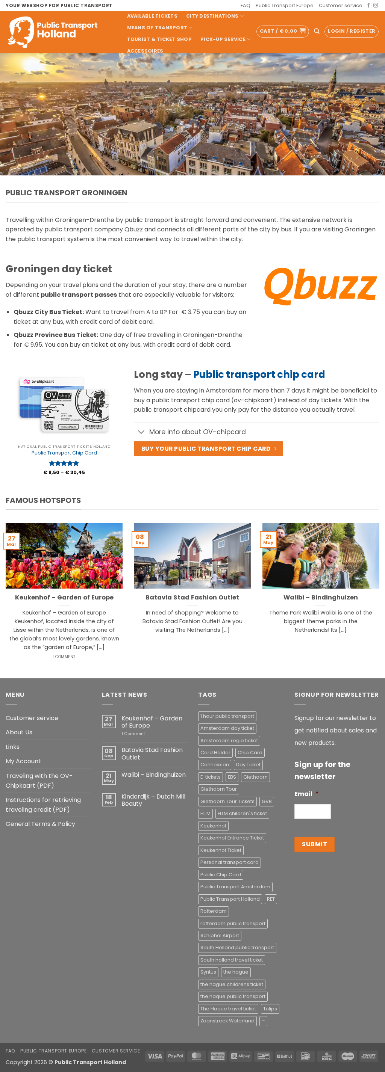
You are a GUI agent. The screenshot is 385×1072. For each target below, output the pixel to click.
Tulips (270, 1009)
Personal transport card (229, 862)
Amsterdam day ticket (227, 728)
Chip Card (250, 752)
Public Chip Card (220, 874)
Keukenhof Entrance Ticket (232, 838)
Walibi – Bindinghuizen (320, 597)
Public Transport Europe (285, 5)
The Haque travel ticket (228, 1009)
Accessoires (145, 51)
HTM (205, 813)
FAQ (245, 5)
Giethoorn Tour (218, 789)
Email (306, 794)
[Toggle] (141, 433)
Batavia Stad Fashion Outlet (192, 597)
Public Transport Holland (230, 899)
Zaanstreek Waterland (227, 1021)
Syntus (208, 972)
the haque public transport (232, 996)
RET (271, 899)
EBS (232, 777)
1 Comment (144, 733)
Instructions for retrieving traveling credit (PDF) (43, 805)
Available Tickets (152, 16)
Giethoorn (255, 777)
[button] (282, 32)
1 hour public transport (227, 716)
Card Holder (215, 752)
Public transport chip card (259, 374)
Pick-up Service (223, 39)
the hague (236, 972)
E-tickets (210, 777)
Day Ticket (248, 764)
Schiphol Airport (219, 935)
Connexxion (214, 764)
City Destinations (212, 16)
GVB (267, 801)
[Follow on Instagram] (375, 5)
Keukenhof (213, 826)
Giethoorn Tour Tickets (227, 801)
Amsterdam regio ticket (229, 740)
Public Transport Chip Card (64, 453)
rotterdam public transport (232, 923)
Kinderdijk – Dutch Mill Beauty (153, 800)
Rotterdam (213, 911)
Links (13, 747)
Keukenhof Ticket (220, 850)
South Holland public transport (237, 947)
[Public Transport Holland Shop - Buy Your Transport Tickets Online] (58, 32)
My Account (23, 761)
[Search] (316, 31)
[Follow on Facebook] (368, 5)
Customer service (340, 5)
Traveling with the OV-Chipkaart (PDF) (39, 781)
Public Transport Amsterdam (235, 886)
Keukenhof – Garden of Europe (64, 597)
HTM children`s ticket (242, 813)
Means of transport (157, 27)
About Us (19, 732)
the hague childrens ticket (231, 984)
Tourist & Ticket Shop (159, 39)
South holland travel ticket (231, 960)
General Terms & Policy (40, 824)
